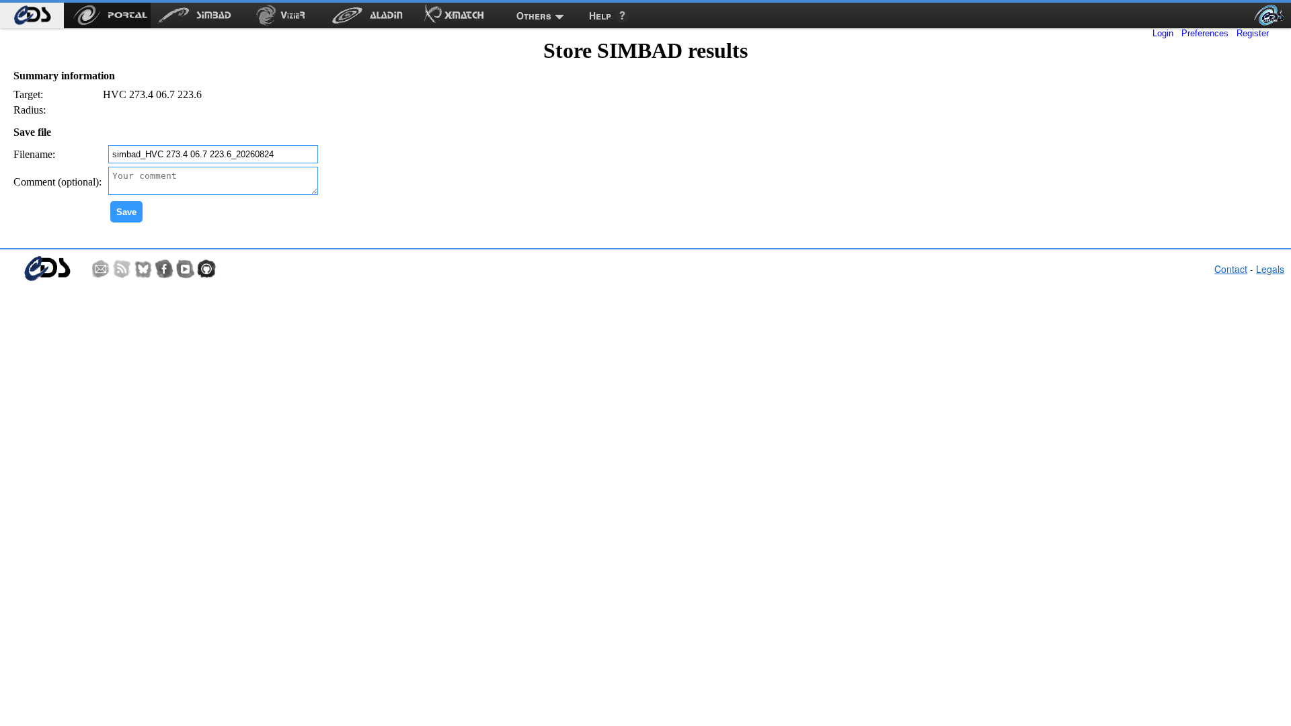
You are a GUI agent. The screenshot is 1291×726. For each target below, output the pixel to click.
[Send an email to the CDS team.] (100, 268)
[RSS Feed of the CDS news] (121, 268)
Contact (1230, 269)
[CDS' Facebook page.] (164, 268)
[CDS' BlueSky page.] (143, 268)
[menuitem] (32, 15)
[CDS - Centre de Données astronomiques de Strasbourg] (47, 268)
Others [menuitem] (533, 15)
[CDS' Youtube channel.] (185, 268)
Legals (1270, 269)
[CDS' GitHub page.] (206, 268)
